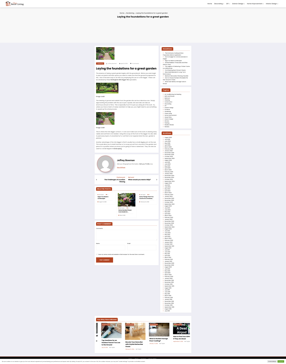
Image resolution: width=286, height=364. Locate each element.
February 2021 (169, 259)
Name (98, 243)
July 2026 (167, 139)
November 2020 (169, 265)
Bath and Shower (170, 96)
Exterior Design (237, 4)
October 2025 (169, 156)
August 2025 (168, 160)
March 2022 (168, 238)
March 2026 (168, 147)
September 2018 (169, 307)
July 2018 (167, 311)
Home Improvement (254, 4)
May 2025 (167, 166)
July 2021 (167, 250)
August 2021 (168, 248)
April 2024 (167, 191)
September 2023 (169, 204)
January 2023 (168, 219)
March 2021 (168, 257)
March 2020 (168, 275)
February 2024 (169, 194)
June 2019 (167, 292)
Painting (167, 123)
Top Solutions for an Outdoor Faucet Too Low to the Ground (106, 342)
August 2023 (168, 206)
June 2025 (168, 164)
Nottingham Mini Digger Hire (120, 80)
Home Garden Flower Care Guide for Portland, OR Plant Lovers (125, 211)
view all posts (121, 167)
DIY (227, 4)
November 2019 (169, 282)
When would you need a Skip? (139, 180)
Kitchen (167, 121)
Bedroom (167, 98)
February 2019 (169, 297)
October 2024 (169, 179)
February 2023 (169, 217)
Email (128, 243)
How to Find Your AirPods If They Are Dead (177, 337)
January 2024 (169, 196)
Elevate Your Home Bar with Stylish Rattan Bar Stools (129, 344)
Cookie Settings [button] (272, 361)
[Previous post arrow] (96, 179)
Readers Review (169, 125)
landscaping (117, 149)
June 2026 (168, 141)
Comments (99, 228)
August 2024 (168, 183)
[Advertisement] (143, 30)
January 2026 (168, 151)
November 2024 (169, 177)
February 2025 (169, 172)
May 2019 (167, 294)
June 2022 (167, 233)
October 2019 (168, 284)
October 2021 (168, 244)
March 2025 (168, 170)
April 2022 (167, 236)
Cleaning (167, 100)
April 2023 (167, 214)
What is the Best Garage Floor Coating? (153, 340)
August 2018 (168, 309)
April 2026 (167, 145)
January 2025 (168, 173)
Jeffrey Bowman (112, 63)
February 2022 (169, 240)
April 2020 (167, 273)
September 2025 (170, 158)
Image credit (100, 96)
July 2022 (167, 231)
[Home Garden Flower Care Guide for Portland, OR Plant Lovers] (126, 200)
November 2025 (169, 154)
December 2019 (169, 280)
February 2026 (169, 149)
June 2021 (167, 252)
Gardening (100, 63)
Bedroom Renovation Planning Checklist (176, 76)
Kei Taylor (101, 194)
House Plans (168, 117)
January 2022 (168, 242)
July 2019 (167, 290)
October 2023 (169, 202)
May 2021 (167, 254)
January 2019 (168, 299)
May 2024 (167, 189)
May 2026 (167, 143)
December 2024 (169, 175)
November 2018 (169, 303)
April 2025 (167, 168)
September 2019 (169, 286)
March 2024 (168, 193)
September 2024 (170, 181)
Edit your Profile (144, 164)
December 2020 (169, 263)
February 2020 (169, 276)
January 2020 (168, 278)
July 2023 (167, 208)
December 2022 (169, 221)
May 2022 (167, 234)
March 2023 (168, 215)
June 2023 (167, 210)
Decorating (218, 4)
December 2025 (169, 153)
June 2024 (168, 187)
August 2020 (168, 267)
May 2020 (167, 271)
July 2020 (167, 269)
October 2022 (169, 225)
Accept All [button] (280, 361)
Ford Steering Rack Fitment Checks (175, 70)
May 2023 (167, 212)
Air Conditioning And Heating (173, 94)
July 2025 (167, 162)
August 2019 (168, 288)
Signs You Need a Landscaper (103, 197)
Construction (168, 102)
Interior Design (271, 4)
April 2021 (167, 255)
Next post (131, 177)
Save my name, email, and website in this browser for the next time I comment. (121, 254)
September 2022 (169, 227)
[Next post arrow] (156, 179)
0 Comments (135, 63)
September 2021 (169, 246)
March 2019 (168, 295)
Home (209, 4)
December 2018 (169, 301)
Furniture (167, 109)
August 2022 (168, 229)
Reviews (167, 127)
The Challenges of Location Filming (114, 181)
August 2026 (168, 137)
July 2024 (167, 185)
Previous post (121, 177)
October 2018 (168, 305)
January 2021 (168, 261)
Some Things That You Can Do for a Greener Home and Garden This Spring (146, 197)
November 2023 (169, 200)
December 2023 (169, 198)
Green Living (168, 113)
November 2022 (169, 223)
